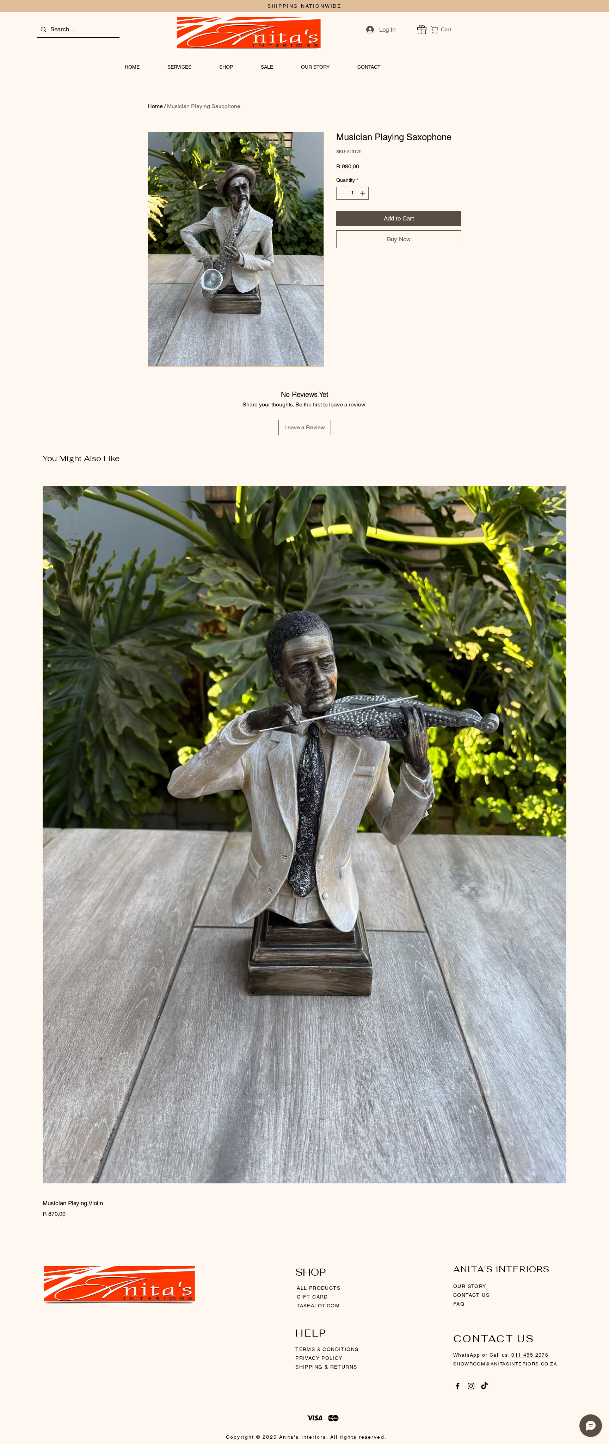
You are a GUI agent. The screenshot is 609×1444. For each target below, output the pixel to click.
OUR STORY (469, 1286)
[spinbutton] (352, 193)
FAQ (459, 1304)
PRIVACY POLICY (319, 1358)
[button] (445, 29)
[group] (304, 847)
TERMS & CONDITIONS (326, 1349)
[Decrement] (341, 193)
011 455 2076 (529, 1355)
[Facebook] (457, 1386)
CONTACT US (471, 1295)
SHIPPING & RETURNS (326, 1367)
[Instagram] (471, 1386)
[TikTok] (484, 1386)
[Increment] (363, 193)
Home (155, 106)
